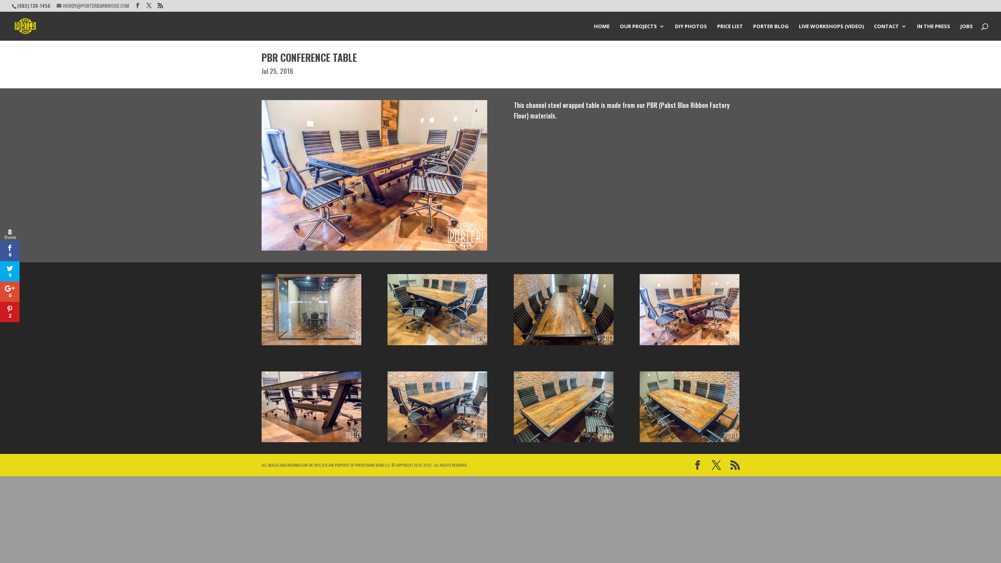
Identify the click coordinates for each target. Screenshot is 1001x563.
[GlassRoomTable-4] (689, 345)
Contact (886, 26)
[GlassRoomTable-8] (689, 442)
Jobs (966, 26)
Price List (730, 26)
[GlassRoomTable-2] (437, 345)
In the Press (933, 26)
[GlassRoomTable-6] (437, 442)
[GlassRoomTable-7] (564, 442)
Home (602, 26)
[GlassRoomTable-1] (311, 345)
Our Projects (638, 26)
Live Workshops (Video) (831, 26)
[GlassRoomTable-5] (311, 442)
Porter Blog (771, 26)
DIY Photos (691, 26)
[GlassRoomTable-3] (564, 345)
